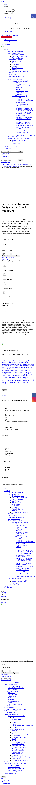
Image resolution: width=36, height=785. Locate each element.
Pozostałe (14, 66)
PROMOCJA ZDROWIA (23, 122)
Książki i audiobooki (14, 78)
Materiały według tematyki (19, 96)
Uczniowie (19, 94)
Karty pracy (15, 142)
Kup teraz (16, 255)
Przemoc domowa (17, 753)
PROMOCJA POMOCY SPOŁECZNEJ (23, 114)
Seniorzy (18, 89)
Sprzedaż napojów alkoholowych (21, 757)
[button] (33, 16)
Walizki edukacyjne (14, 143)
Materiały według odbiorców (20, 81)
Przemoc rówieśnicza (18, 755)
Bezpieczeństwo (16, 732)
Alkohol (14, 730)
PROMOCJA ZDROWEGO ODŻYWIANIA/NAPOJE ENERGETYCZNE (24, 118)
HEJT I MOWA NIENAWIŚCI (25, 109)
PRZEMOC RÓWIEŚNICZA (24, 125)
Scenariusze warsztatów (19, 140)
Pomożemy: (9, 35)
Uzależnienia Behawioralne (20, 71)
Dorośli (18, 82)
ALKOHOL (19, 97)
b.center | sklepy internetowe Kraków (12, 484)
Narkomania (15, 64)
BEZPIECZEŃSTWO (22, 99)
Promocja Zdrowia (17, 68)
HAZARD (19, 107)
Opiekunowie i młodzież (23, 86)
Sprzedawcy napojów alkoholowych (22, 91)
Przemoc (14, 69)
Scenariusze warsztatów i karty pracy (19, 138)
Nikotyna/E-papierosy (18, 745)
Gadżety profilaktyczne (15, 59)
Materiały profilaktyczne (15, 79)
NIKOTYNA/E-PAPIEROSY (24, 112)
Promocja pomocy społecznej (20, 747)
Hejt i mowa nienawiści (19, 742)
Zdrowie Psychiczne (14, 772)
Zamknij (3, 488)
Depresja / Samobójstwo (19, 737)
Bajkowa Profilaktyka (14, 765)
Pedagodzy (19, 87)
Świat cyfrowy (16, 758)
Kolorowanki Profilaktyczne (16, 76)
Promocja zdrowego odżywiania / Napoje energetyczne (21, 749)
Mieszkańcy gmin (21, 84)
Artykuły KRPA (16, 61)
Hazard (14, 740)
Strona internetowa (6, 37)
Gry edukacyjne (12, 74)
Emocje (14, 739)
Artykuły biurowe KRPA (15, 51)
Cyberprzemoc (16, 63)
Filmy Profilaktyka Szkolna (20, 56)
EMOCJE (18, 105)
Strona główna (6, 164)
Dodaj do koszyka (7, 255)
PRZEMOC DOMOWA (23, 124)
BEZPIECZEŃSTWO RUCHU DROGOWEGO (25, 101)
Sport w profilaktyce (14, 767)
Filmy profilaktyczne (14, 53)
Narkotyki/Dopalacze (18, 744)
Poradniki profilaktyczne (15, 137)
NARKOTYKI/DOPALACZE (25, 110)
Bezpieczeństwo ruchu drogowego (22, 734)
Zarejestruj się (5, 602)
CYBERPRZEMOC (22, 104)
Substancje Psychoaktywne (16, 768)
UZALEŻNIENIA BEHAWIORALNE (22, 131)
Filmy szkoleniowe (17, 58)
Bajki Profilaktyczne (18, 54)
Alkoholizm (11, 693)
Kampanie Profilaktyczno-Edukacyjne (15, 709)
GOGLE (10, 73)
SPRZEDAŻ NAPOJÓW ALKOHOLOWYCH (23, 128)
